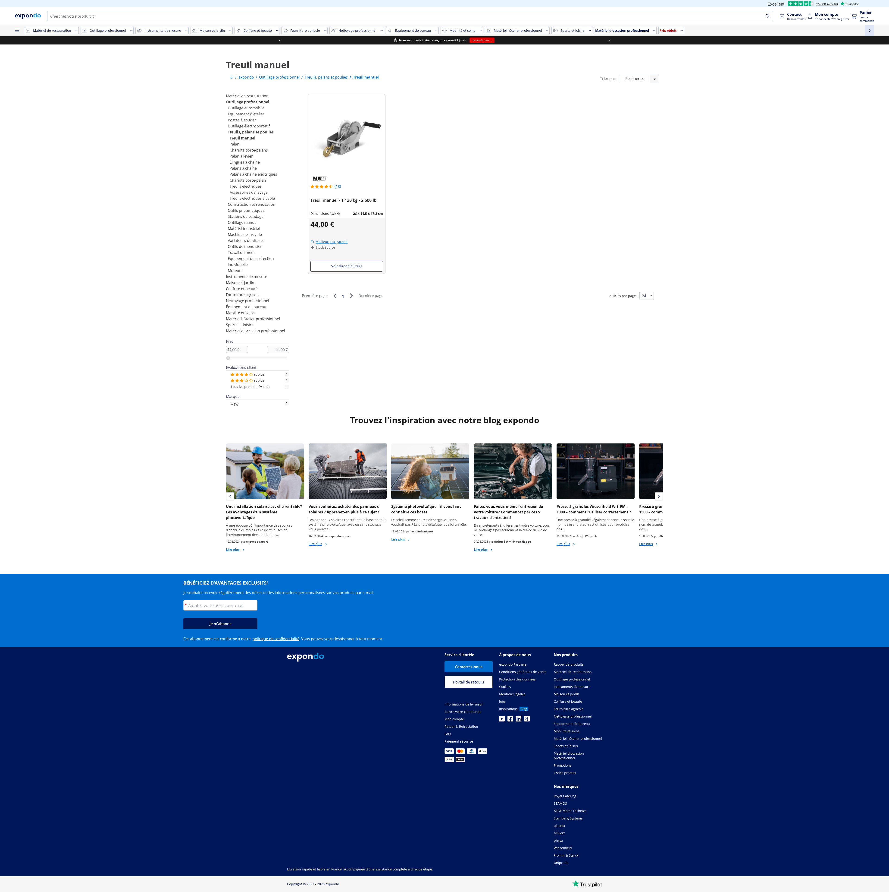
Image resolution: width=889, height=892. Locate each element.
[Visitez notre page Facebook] (510, 720)
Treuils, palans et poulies (251, 132)
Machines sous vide (245, 234)
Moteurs (235, 270)
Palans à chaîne (243, 168)
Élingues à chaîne (245, 162)
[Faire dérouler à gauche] (280, 40)
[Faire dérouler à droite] (609, 40)
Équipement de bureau (246, 306)
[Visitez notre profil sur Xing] (527, 720)
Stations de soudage (245, 216)
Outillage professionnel (247, 101)
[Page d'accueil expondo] (231, 77)
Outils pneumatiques (246, 210)
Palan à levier (241, 156)
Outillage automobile (246, 108)
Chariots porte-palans (249, 150)
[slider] (228, 358)
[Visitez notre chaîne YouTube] (502, 720)
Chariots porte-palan (248, 180)
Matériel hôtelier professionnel (253, 318)
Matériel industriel (244, 228)
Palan (234, 144)
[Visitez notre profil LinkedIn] (518, 720)
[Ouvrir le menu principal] (17, 30)
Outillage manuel (242, 222)
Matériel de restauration (247, 95)
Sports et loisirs (239, 324)
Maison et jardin (240, 282)
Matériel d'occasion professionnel (255, 330)
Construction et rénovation (251, 204)
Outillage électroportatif (249, 126)
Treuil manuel (242, 138)
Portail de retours (468, 682)
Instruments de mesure (246, 276)
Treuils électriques (246, 186)
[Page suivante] (351, 296)
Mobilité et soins (240, 312)
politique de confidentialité (276, 638)
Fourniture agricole (243, 294)
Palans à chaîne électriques (253, 174)
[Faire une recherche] (767, 16)
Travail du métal (242, 252)
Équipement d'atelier (246, 114)
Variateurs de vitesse (246, 240)
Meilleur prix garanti (331, 242)
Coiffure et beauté (242, 288)
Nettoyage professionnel (247, 300)
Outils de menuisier (245, 246)
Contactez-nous (468, 666)
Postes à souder (242, 120)
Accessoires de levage (249, 192)
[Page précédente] (335, 296)
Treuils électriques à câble (252, 198)
